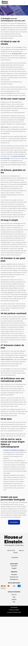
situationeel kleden (17, 53)
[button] (24, 2)
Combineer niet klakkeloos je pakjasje (13, 450)
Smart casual (4, 127)
